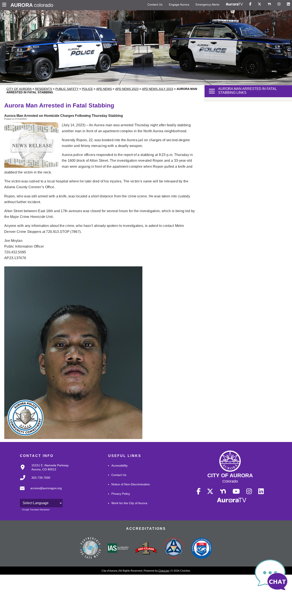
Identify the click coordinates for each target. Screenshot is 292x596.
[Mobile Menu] (5, 5)
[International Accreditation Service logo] (118, 548)
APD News (104, 89)
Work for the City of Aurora (129, 503)
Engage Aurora (179, 4)
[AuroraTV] (234, 4)
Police (87, 89)
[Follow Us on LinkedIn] (288, 4)
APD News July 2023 (157, 89)
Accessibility (119, 465)
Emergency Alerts (207, 4)
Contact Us (154, 4)
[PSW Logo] (90, 548)
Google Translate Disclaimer (36, 509)
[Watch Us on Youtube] (236, 491)
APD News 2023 (127, 89)
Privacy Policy (120, 493)
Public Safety (66, 89)
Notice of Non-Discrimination (130, 484)
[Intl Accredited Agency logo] (201, 548)
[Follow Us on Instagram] (278, 4)
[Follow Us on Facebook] (250, 4)
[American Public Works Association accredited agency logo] (173, 548)
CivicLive (163, 570)
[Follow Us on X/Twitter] (259, 4)
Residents (43, 89)
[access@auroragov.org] (39, 491)
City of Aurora (19, 89)
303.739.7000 (40, 477)
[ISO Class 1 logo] (146, 548)
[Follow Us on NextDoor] (269, 4)
